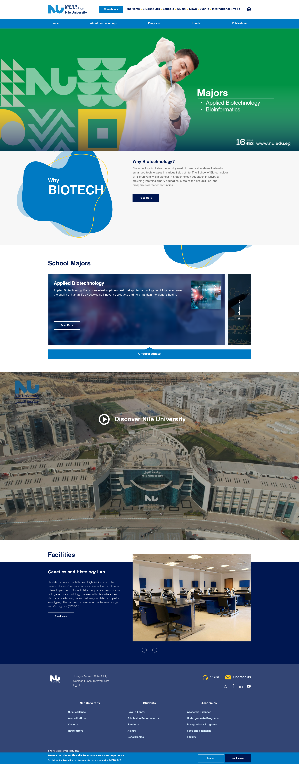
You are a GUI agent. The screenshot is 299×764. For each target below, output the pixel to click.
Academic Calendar (199, 712)
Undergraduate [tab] (149, 354)
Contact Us (242, 677)
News (193, 9)
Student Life (151, 9)
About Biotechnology (103, 23)
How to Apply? (136, 712)
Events (204, 9)
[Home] (67, 9)
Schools (168, 9)
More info (115, 760)
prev (144, 650)
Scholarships (136, 737)
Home (55, 23)
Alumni (181, 9)
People (196, 23)
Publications (239, 23)
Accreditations (77, 718)
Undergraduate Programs (203, 718)
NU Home (133, 9)
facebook (233, 686)
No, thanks (238, 758)
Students (133, 725)
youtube (248, 686)
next (154, 650)
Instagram (225, 686)
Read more (67, 326)
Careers (73, 725)
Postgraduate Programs (202, 725)
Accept (211, 758)
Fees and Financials (199, 731)
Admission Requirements (143, 718)
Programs (154, 23)
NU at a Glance (77, 712)
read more (146, 198)
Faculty (191, 737)
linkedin (241, 686)
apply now (112, 9)
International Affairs (226, 9)
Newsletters (75, 731)
